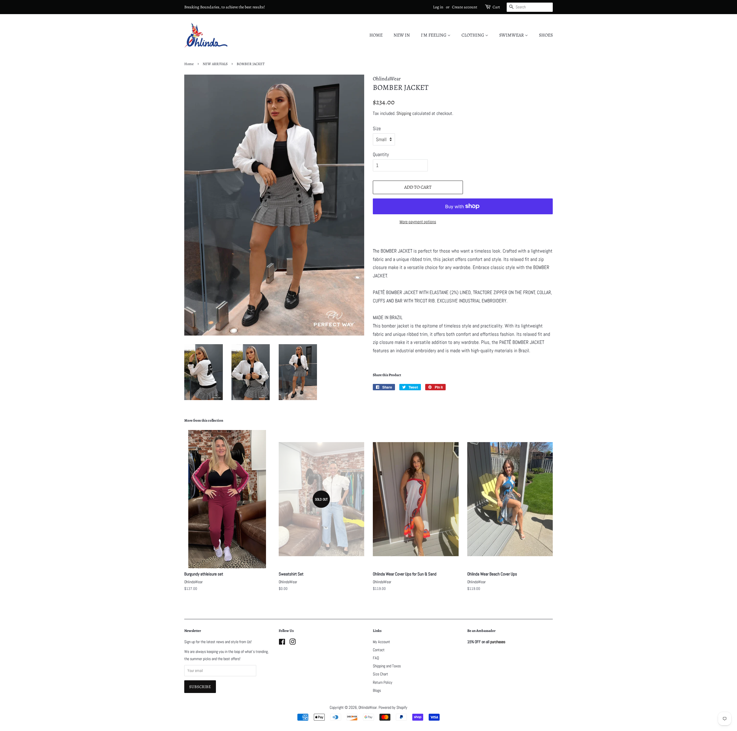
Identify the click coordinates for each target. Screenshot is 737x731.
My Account (381, 641)
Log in (438, 7)
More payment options (418, 221)
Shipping (403, 113)
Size (377, 128)
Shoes (546, 35)
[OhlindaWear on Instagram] (292, 642)
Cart (496, 7)
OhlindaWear (367, 707)
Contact (379, 649)
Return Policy (382, 682)
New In (402, 35)
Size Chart (380, 674)
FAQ (376, 657)
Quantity (381, 154)
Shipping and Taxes (387, 665)
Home (376, 35)
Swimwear (512, 35)
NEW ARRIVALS (215, 63)
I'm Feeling (434, 35)
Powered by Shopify (393, 707)
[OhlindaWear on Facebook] (282, 642)
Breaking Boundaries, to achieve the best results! (224, 7)
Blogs (377, 690)
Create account (464, 7)
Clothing (473, 35)
